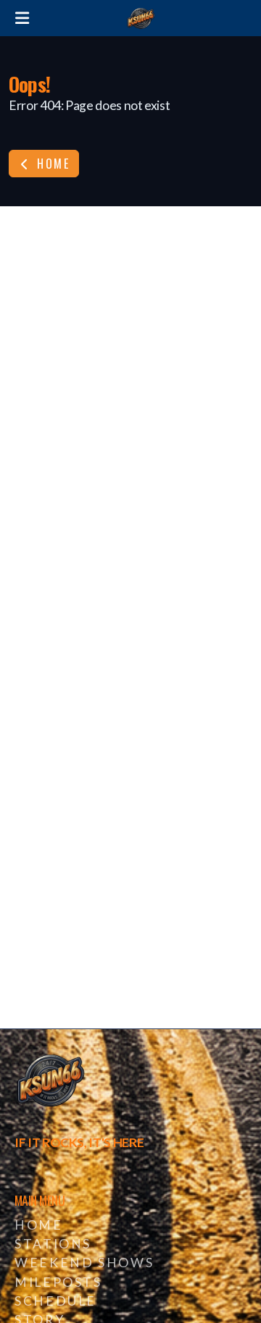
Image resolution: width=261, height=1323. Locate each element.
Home (51, 163)
